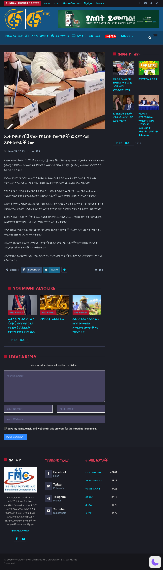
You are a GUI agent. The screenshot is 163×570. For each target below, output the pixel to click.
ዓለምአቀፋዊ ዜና (93, 480)
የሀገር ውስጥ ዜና (16, 312)
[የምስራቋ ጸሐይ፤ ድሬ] (54, 305)
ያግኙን (56, 3)
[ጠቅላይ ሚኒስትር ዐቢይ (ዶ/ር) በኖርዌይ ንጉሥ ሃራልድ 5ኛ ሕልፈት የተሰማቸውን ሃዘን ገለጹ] (22, 305)
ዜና (20, 36)
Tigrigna (88, 3)
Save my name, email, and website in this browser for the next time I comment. (52, 428)
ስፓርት (44, 36)
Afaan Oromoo (71, 3)
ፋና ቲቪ (81, 36)
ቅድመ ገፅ (10, 36)
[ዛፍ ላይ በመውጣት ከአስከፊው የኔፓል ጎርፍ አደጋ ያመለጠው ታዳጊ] (123, 68)
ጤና (97, 36)
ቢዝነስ (34, 36)
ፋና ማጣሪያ (62, 36)
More (99, 3)
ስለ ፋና (47, 3)
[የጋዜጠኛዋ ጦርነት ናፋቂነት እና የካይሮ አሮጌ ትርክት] (123, 102)
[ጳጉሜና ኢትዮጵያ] (149, 68)
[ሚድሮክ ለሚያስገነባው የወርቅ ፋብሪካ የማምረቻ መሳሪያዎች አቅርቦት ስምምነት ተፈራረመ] (149, 102)
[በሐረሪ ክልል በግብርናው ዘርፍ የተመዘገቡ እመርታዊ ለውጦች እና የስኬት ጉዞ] (87, 305)
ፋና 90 (88, 513)
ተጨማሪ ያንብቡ (20, 530)
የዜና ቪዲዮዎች (93, 488)
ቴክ (91, 36)
